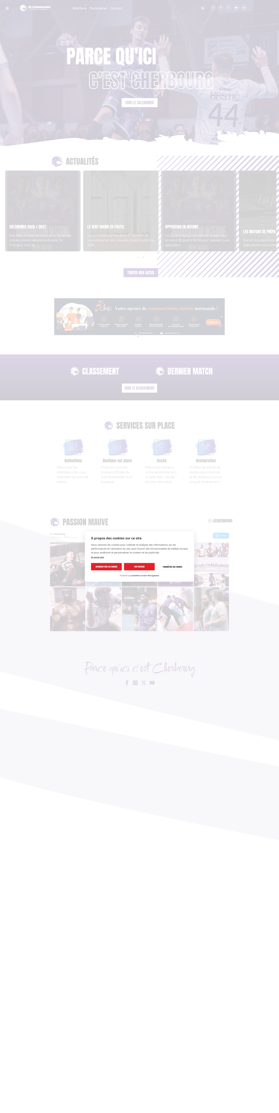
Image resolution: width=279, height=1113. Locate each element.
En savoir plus (97, 557)
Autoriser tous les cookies (106, 566)
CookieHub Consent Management (144, 575)
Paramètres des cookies (172, 566)
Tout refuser (139, 566)
